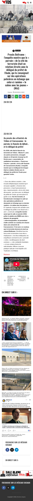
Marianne (7, 254)
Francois (10, 92)
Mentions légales (21, 497)
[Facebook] (7, 450)
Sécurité (18, 50)
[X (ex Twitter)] (12, 450)
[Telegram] (17, 450)
